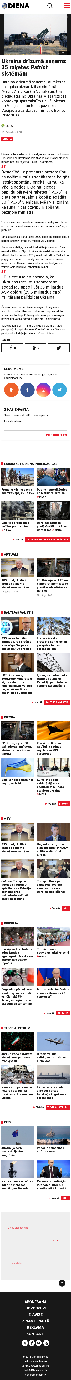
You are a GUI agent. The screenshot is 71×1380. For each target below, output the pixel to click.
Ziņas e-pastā (35, 1321)
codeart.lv (41, 1370)
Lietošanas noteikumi (35, 1361)
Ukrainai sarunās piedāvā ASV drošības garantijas (52, 526)
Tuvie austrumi (17, 1028)
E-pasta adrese (13, 421)
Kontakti (35, 1334)
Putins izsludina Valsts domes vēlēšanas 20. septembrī (53, 993)
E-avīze (35, 1315)
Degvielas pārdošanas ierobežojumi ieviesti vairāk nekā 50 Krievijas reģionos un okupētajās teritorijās (16, 996)
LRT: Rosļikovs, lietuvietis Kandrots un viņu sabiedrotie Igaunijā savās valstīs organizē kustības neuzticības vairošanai (17, 684)
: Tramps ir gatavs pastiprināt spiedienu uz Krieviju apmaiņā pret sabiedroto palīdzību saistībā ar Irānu (16, 890)
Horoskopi (35, 1308)
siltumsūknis (48, 1267)
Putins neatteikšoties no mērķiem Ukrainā (52, 493)
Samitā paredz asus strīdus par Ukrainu (15, 526)
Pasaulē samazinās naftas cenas (50, 1149)
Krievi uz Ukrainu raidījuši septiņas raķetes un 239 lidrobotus (49, 748)
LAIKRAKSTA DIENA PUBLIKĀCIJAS (31, 464)
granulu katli (17, 1263)
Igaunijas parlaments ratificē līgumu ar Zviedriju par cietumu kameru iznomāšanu (52, 680)
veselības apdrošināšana (30, 1250)
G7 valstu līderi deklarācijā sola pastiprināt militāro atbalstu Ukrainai (50, 787)
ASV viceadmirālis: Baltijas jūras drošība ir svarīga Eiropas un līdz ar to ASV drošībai (16, 643)
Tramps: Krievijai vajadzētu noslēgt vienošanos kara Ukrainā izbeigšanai (51, 886)
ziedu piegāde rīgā (18, 1227)
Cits (7, 1122)
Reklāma (35, 1327)
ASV (7, 818)
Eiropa (7, 139)
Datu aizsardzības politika (35, 1365)
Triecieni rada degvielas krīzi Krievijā (53, 952)
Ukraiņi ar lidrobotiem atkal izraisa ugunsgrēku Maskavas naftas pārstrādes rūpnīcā (17, 956)
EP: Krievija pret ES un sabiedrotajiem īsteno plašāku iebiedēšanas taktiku (52, 585)
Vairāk (20, 539)
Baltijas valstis (18, 612)
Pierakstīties (56, 435)
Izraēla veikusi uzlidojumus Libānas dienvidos (51, 1057)
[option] (35, 34)
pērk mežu (34, 1230)
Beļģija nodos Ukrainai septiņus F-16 (17, 781)
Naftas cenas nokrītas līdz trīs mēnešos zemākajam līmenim (17, 1185)
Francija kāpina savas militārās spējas (17, 491)
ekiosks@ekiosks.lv (35, 1374)
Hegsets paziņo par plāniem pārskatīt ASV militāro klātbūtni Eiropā (52, 849)
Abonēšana (35, 1302)
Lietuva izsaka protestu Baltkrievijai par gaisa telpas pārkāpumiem (52, 643)
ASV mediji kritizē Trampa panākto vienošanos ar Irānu (15, 583)
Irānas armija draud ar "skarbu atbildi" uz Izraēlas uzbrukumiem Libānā (17, 1092)
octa (55, 1240)
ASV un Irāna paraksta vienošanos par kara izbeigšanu (16, 1057)
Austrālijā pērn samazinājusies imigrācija (12, 1151)
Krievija (11, 923)
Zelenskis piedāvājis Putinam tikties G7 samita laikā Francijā (51, 1185)
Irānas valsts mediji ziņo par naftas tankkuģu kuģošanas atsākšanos (51, 1092)
